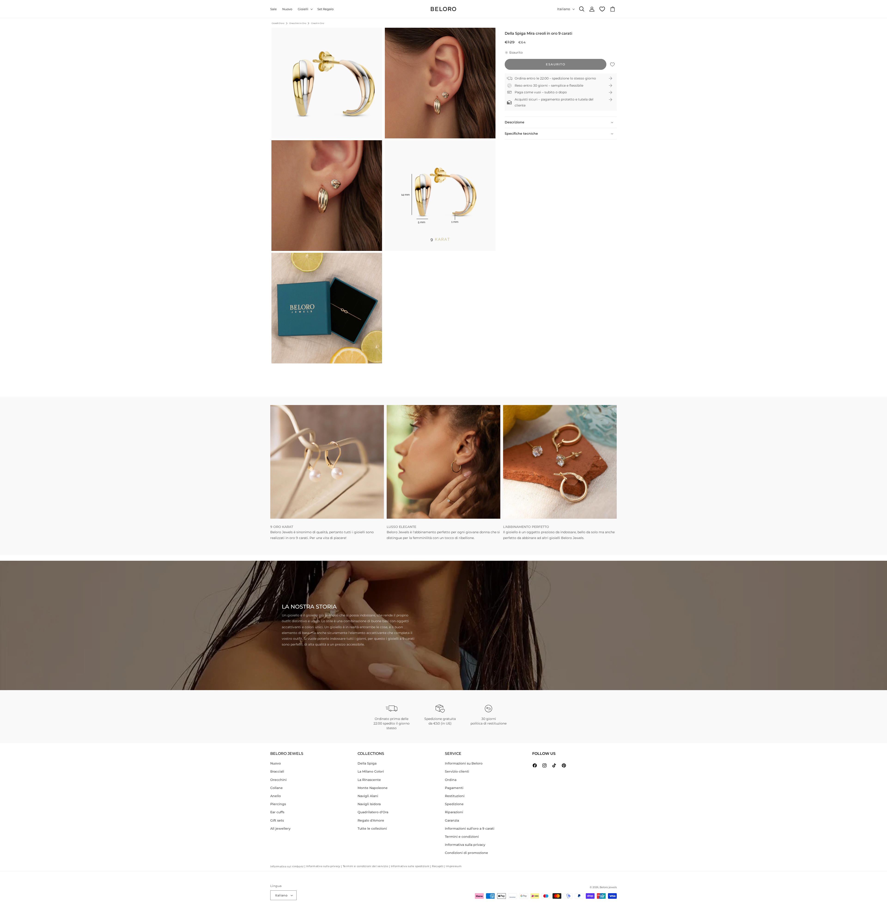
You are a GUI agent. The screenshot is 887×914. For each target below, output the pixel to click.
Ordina (450, 780)
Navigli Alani (368, 796)
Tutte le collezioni (372, 828)
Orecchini (278, 780)
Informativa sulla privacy (465, 845)
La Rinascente (369, 780)
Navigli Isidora (369, 804)
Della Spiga (367, 763)
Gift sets (277, 820)
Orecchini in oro (297, 23)
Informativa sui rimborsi (287, 866)
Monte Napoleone (373, 788)
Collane (276, 788)
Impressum (454, 866)
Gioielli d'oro (278, 23)
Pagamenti (454, 788)
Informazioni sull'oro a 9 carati (469, 828)
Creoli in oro (317, 23)
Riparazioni (454, 812)
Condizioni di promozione (466, 853)
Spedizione (454, 804)
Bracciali (277, 771)
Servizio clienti (457, 771)
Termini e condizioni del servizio (365, 866)
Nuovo (275, 763)
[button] (305, 9)
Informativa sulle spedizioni (410, 866)
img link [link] (277, 408)
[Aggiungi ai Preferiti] (612, 64)
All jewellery (280, 828)
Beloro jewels (608, 887)
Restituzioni (455, 796)
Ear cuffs (277, 812)
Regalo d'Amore (371, 820)
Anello (275, 796)
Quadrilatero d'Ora (373, 812)
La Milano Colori (371, 771)
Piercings (278, 804)
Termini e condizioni (462, 837)
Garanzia (452, 820)
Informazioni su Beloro (464, 763)
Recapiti (438, 866)
